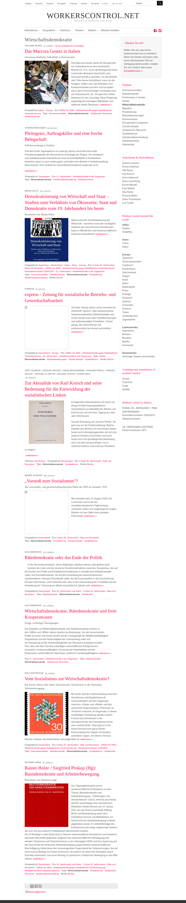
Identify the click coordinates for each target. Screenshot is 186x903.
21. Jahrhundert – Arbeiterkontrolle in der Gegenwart (80, 176)
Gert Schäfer (33, 370)
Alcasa (125, 378)
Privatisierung (95, 274)
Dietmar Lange (33, 762)
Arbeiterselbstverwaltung (64, 179)
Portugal (126, 294)
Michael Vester (66, 374)
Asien (125, 239)
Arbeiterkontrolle (32, 116)
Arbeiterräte (87, 594)
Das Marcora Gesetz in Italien (52, 51)
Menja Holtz (32, 191)
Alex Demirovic (33, 552)
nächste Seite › (36, 886)
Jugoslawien (44, 176)
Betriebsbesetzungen (57, 359)
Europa (49, 110)
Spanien (126, 301)
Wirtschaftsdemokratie (78, 113)
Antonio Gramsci (130, 163)
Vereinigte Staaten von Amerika (138, 356)
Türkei (125, 312)
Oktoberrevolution (131, 419)
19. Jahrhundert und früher (69, 591)
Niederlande (128, 287)
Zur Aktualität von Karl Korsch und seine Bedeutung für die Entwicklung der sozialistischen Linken (63, 389)
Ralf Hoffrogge (34, 673)
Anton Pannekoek (131, 199)
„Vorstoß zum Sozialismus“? (51, 480)
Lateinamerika (130, 327)
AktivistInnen (31, 30)
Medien (92, 30)
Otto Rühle (127, 192)
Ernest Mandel (129, 185)
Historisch (65, 30)
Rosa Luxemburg (131, 181)
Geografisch (49, 30)
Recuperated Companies (135, 123)
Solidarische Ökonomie (101, 113)
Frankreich (127, 265)
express (29, 289)
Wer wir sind (117, 4)
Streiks (102, 356)
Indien (125, 247)
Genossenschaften (57, 113)
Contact (105, 4)
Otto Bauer (127, 170)
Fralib (125, 386)
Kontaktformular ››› (133, 71)
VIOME (126, 389)
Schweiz (126, 308)
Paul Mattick (128, 188)
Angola (126, 228)
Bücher (59, 277)
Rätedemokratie (57, 274)
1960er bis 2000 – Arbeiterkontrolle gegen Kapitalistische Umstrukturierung (79, 268)
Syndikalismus (91, 359)
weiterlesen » (106, 104)
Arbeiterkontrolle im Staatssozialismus (42, 870)
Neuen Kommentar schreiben (69, 46)
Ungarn (126, 276)
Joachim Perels (95, 370)
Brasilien (126, 338)
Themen (79, 30)
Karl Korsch (40, 461)
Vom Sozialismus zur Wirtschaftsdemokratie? (67, 678)
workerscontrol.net (93, 16)
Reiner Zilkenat (33, 475)
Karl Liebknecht (130, 177)
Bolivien (126, 334)
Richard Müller (129, 195)
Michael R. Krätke (45, 374)
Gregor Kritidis (52, 370)
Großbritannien (130, 316)
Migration (127, 108)
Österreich (127, 258)
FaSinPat (127, 382)
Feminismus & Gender (133, 97)
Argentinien (44, 265)
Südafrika (127, 232)
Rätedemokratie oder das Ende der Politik (63, 557)
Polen (74, 265)
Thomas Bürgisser (35, 128)
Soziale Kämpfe (76, 359)
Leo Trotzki (128, 203)
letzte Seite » (40, 886)
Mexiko (126, 341)
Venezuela (127, 345)
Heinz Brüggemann (73, 370)
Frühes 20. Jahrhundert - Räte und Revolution (78, 537)
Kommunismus (130, 119)
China (125, 243)
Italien (41, 110)
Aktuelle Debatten (110, 30)
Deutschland (56, 265)
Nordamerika (129, 353)
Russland (127, 298)
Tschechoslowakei (131, 261)
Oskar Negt (84, 374)
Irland (125, 279)
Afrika (125, 225)
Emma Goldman (130, 166)
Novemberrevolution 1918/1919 (39, 271)
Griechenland (129, 272)
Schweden (127, 305)
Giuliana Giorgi (33, 46)
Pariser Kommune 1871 (134, 430)
